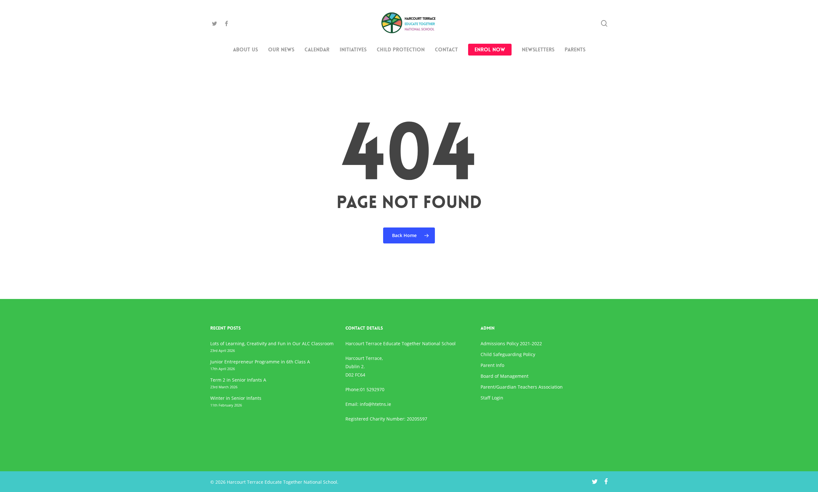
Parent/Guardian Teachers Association (522, 387)
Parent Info (492, 365)
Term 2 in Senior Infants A (238, 380)
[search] (604, 23)
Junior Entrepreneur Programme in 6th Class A (260, 362)
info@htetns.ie (375, 404)
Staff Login (492, 398)
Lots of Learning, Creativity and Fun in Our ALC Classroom (272, 343)
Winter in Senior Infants (235, 398)
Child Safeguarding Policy (508, 354)
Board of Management (505, 376)
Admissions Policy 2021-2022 (511, 343)
